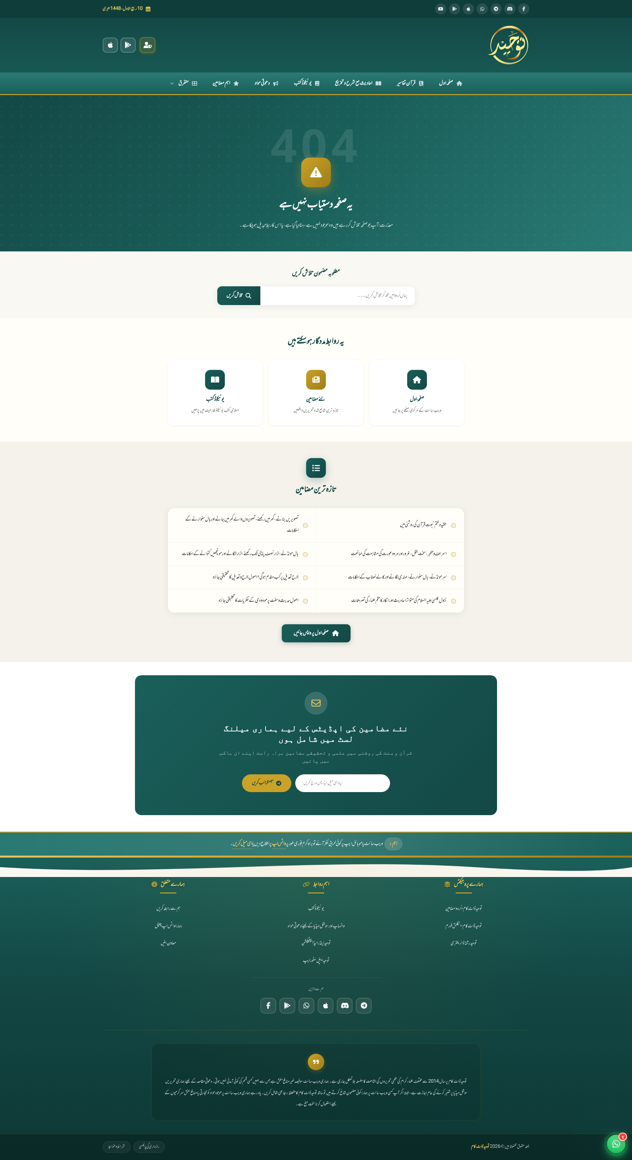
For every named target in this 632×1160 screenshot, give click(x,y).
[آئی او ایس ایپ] (110, 45)
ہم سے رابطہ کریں (168, 908)
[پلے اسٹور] (454, 8)
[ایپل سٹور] (325, 1006)
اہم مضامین (221, 83)
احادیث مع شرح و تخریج (353, 83)
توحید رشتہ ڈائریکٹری (464, 943)
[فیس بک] (523, 8)
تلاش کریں (234, 295)
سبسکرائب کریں (263, 783)
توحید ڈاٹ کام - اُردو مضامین (463, 908)
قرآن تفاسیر (406, 83)
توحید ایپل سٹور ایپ (316, 960)
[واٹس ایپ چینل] (306, 1006)
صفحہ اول (446, 83)
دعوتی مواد (262, 83)
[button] (616, 1141)
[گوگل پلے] (287, 1006)
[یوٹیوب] (440, 8)
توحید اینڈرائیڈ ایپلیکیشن (316, 943)
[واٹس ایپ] (482, 8)
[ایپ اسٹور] (468, 8)
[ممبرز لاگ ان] (147, 45)
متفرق (183, 83)
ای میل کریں (242, 844)
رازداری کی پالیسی (149, 1147)
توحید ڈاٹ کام (480, 1147)
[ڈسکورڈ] (509, 8)
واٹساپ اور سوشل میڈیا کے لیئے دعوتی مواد (316, 926)
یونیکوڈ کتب (303, 83)
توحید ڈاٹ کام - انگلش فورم (463, 926)
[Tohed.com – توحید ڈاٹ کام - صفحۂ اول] (508, 45)
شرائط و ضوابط (116, 1147)
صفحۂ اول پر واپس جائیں (311, 633)
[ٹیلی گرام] (496, 8)
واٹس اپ (279, 844)
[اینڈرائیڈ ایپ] (128, 45)
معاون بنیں (168, 943)
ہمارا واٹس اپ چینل (168, 926)
